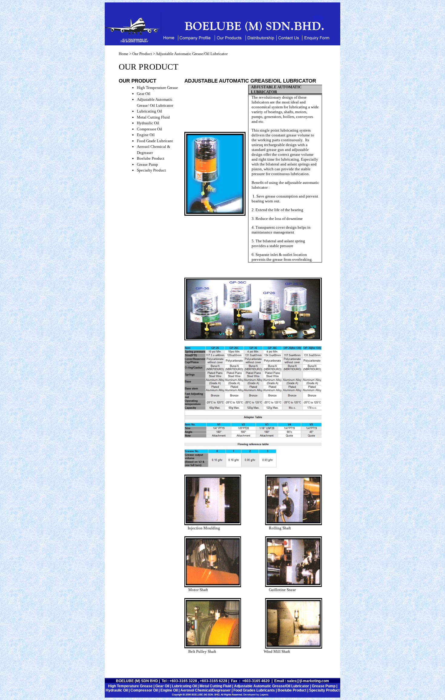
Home (123, 53)
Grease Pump (147, 164)
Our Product (141, 53)
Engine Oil (146, 134)
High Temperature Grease (157, 87)
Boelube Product (150, 158)
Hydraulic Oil (148, 123)
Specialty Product (151, 170)
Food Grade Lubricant (155, 141)
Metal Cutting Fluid (153, 117)
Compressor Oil (149, 129)
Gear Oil (143, 93)
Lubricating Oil (149, 111)
